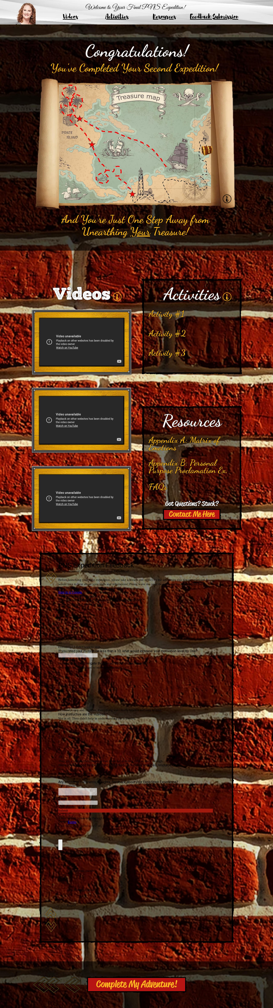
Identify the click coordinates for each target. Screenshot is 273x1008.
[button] (191, 514)
